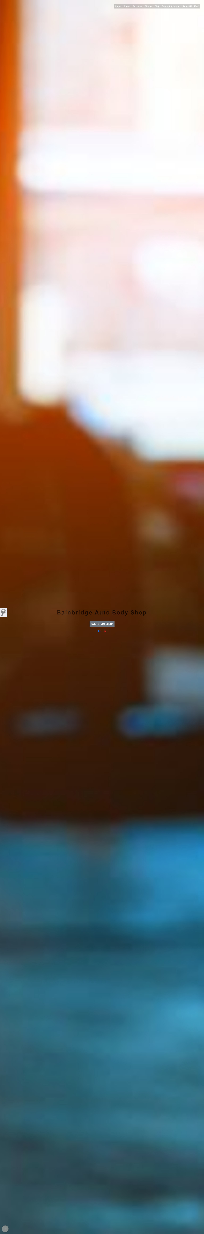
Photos (148, 6)
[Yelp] (105, 631)
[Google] (99, 631)
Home (118, 6)
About (127, 6)
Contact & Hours (170, 6)
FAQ (157, 6)
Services (137, 6)
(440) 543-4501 (190, 6)
